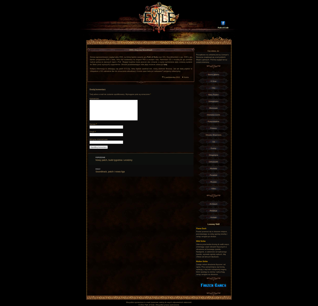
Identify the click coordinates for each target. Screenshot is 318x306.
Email (93, 132)
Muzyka (213, 182)
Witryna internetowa (99, 139)
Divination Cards (213, 115)
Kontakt (214, 217)
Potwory (213, 128)
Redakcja (213, 211)
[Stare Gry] (213, 285)
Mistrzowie (213, 108)
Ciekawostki (213, 162)
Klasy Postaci (213, 95)
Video (213, 189)
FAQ (213, 88)
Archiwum (213, 204)
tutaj (165, 64)
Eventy (213, 148)
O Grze (213, 81)
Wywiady (213, 168)
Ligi (213, 142)
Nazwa (93, 124)
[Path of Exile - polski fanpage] (223, 23)
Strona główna (213, 75)
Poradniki (213, 175)
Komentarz (94, 98)
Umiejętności (213, 101)
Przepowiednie (213, 121)
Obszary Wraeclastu (213, 135)
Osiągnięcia (213, 155)
